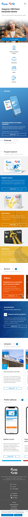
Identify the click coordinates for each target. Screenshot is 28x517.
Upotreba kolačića (20, 512)
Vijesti (5, 353)
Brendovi (7, 269)
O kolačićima (14, 506)
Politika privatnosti (14, 504)
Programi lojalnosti (10, 152)
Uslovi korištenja (14, 509)
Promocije (7, 140)
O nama (14, 502)
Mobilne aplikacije (10, 400)
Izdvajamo (7, 344)
